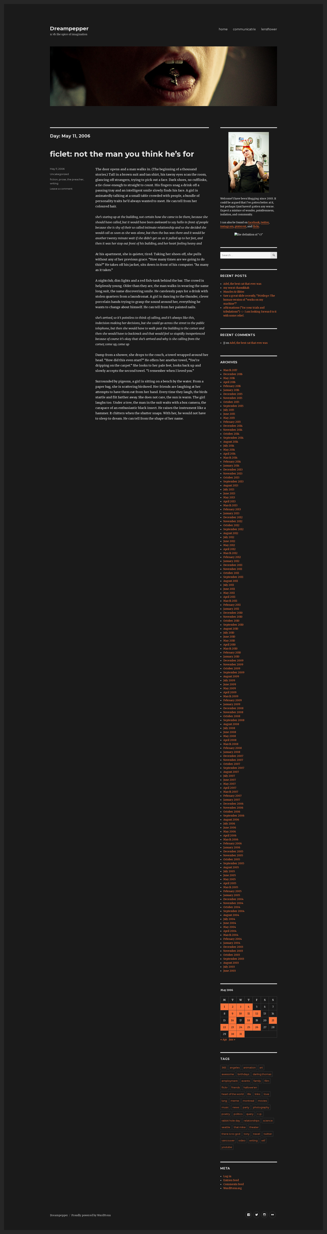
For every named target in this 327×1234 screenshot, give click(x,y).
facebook (254, 222)
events (245, 1080)
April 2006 (229, 835)
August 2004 (231, 915)
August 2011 (230, 581)
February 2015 (232, 422)
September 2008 (233, 720)
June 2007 (229, 780)
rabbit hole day (231, 1120)
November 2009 (233, 664)
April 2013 (229, 501)
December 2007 (233, 756)
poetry (226, 1113)
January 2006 (231, 847)
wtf (263, 1140)
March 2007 (230, 791)
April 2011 (229, 597)
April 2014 (229, 453)
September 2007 (233, 768)
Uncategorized (59, 174)
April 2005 (229, 883)
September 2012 (233, 529)
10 (240, 1013)
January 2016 (231, 390)
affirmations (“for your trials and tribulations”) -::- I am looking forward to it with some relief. (249, 311)
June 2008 (229, 732)
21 (273, 1020)
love (266, 1094)
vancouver (228, 1140)
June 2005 (229, 875)
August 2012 (230, 533)
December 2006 (233, 803)
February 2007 (232, 795)
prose (62, 179)
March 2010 (230, 648)
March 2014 (230, 457)
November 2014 (232, 429)
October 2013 (231, 477)
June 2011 (229, 589)
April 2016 (229, 382)
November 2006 (233, 807)
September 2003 (233, 958)
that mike (240, 1127)
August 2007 (231, 772)
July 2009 (229, 680)
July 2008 (229, 728)
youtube (227, 1147)
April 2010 (229, 644)
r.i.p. (259, 1113)
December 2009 (233, 660)
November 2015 (232, 398)
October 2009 (231, 668)
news (236, 1107)
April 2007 (229, 787)
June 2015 (229, 414)
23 (232, 1027)
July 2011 (228, 585)
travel (256, 1133)
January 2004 (231, 943)
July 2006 (229, 823)
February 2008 (232, 748)
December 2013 (233, 469)
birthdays (243, 1074)
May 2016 (229, 378)
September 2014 (233, 437)
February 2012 (232, 557)
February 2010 (232, 652)
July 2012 (228, 537)
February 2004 (232, 939)
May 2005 (229, 879)
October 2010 (231, 620)
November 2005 (233, 855)
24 (240, 1027)
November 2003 (233, 951)
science (268, 1120)
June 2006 (229, 827)
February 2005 (232, 891)
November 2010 (232, 616)
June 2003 (229, 970)
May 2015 (229, 418)
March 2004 (230, 935)
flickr (256, 226)
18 (248, 1020)
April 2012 (229, 549)
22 (224, 1027)
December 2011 (232, 565)
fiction (54, 179)
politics (238, 1113)
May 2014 (229, 449)
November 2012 (232, 521)
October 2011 (231, 573)
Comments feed (233, 1184)
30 (232, 1034)
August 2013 (230, 485)
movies (262, 1100)
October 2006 (231, 811)
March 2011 (230, 601)
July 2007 (229, 776)
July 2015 (228, 410)
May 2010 (229, 640)
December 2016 (232, 374)
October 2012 (231, 525)
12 (256, 1013)
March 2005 (230, 887)
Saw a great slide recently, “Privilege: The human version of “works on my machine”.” (249, 299)
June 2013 (229, 493)
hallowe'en (250, 1087)
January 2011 (231, 608)
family (257, 1080)
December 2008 (233, 708)
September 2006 (233, 815)
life (249, 1094)
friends (235, 1087)
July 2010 (228, 632)
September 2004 (233, 911)
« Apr (223, 1039)
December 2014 (233, 425)
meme (235, 1100)
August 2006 (231, 819)
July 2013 (228, 489)
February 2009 (232, 700)
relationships (251, 1120)
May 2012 (229, 545)
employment (230, 1080)
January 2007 (231, 799)
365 (224, 1067)
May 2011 (229, 593)
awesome (228, 1074)
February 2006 (232, 843)
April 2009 (229, 692)
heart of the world (233, 1094)
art (261, 1067)
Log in (227, 1176)
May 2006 (229, 831)
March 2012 (230, 553)
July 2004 (229, 919)
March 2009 (230, 696)
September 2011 (233, 577)
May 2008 (229, 736)
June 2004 (229, 923)
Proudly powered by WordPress (91, 1215)
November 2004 (233, 903)
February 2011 (232, 604)
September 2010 (233, 624)
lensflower (269, 29)
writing (54, 183)
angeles (235, 1067)
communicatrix (244, 29)
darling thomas (262, 1074)
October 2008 (231, 716)
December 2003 (233, 947)
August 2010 (230, 628)
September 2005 (233, 863)
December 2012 (233, 517)
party (246, 1107)
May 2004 (229, 927)
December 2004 (233, 899)
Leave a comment (61, 188)
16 (232, 1020)
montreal (248, 1100)
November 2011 (232, 569)
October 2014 (231, 433)
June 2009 (229, 684)
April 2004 (230, 931)
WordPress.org (232, 1188)
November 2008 (233, 712)
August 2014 (230, 441)
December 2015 (232, 394)
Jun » (232, 1039)
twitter (265, 222)
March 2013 (230, 505)
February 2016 (232, 386)
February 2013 (232, 509)
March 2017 (230, 370)
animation (249, 1067)
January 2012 (231, 561)
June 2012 (229, 541)
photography (261, 1107)
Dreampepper (69, 28)
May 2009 (229, 688)
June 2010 (229, 636)
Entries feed (231, 1180)
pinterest (240, 226)
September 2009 (233, 672)
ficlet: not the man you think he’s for (122, 154)
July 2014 (228, 445)
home (223, 29)
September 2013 (233, 481)
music (225, 1107)
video (241, 1140)
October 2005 (231, 859)
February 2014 (232, 461)
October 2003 (231, 955)
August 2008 (231, 724)
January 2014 (231, 465)
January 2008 (231, 752)
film (267, 1080)
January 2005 (231, 895)
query (249, 1113)
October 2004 (231, 907)
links (257, 1094)
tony (246, 1133)
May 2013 (229, 497)
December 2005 (233, 851)
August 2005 (231, 867)
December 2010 (233, 612)
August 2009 (231, 676)
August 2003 (231, 962)
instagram (227, 226)
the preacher (75, 179)
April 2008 (229, 740)
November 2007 (233, 760)
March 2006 (230, 839)
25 (248, 1027)
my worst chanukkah (236, 287)
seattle (226, 1127)
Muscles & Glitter (233, 291)
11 (249, 1013)
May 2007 (229, 783)
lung (224, 1100)
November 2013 (232, 473)
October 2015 (231, 402)
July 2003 (229, 966)
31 (240, 1034)
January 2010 (231, 656)
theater (254, 1127)
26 (256, 1027)
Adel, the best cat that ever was (242, 283)
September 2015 (233, 406)
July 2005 (229, 871)
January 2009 (231, 704)
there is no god (231, 1133)
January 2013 (231, 513)
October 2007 (231, 764)
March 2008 (230, 744)
